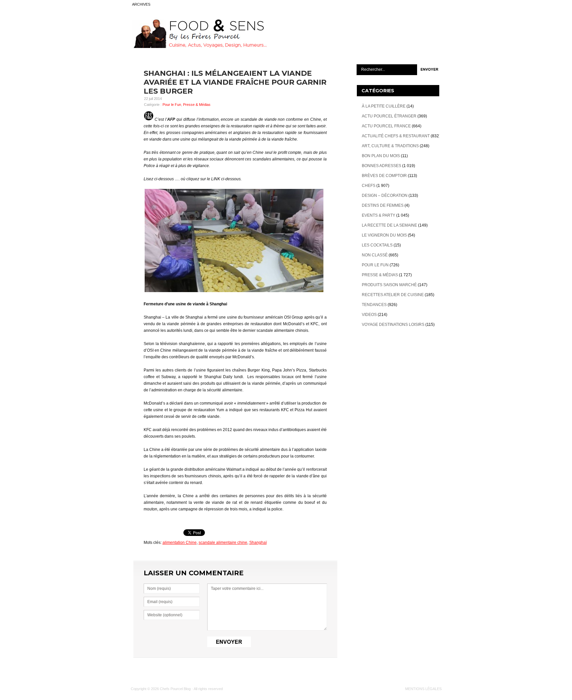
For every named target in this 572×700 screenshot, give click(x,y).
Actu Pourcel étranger (389, 116)
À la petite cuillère (383, 106)
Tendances (374, 304)
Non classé (375, 255)
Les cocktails (377, 245)
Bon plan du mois (381, 155)
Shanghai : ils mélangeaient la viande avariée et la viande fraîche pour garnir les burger (235, 82)
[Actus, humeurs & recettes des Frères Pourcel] (199, 46)
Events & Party (378, 215)
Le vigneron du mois (384, 235)
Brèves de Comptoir (384, 175)
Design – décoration (384, 195)
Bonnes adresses (381, 165)
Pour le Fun (172, 105)
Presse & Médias (197, 105)
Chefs (368, 185)
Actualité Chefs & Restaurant (396, 136)
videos (369, 314)
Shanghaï (258, 542)
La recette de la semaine (389, 225)
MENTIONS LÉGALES (423, 689)
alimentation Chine (180, 542)
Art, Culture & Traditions (390, 146)
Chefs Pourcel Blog (175, 689)
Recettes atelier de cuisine (393, 294)
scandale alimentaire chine (223, 542)
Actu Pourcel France (386, 126)
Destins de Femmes (383, 205)
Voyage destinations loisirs (393, 324)
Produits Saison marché (389, 285)
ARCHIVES (141, 4)
